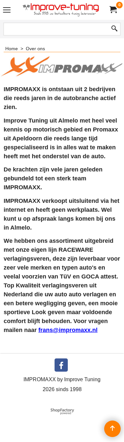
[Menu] (7, 10)
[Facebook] (61, 365)
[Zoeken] (114, 29)
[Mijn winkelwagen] (113, 10)
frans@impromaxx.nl (68, 330)
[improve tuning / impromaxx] (60, 10)
